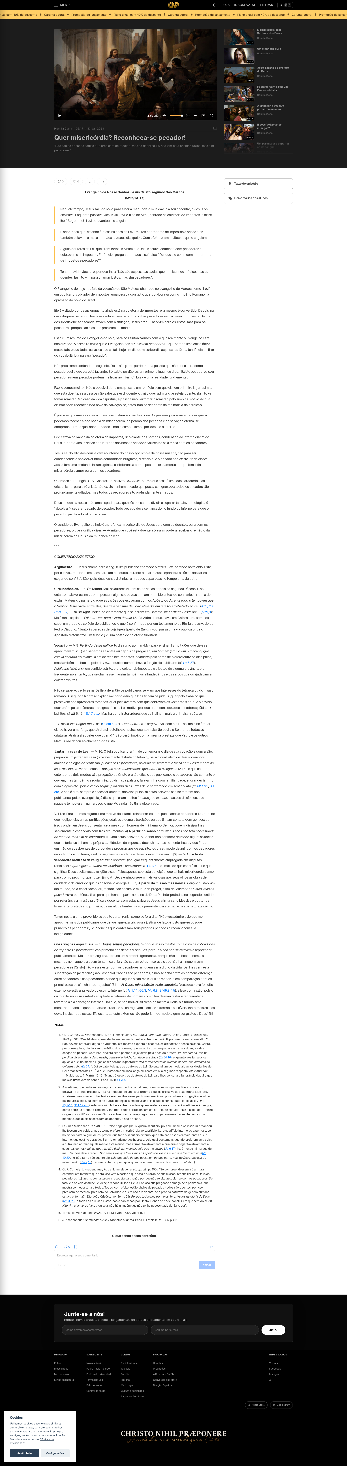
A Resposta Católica (164, 1374)
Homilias (158, 1363)
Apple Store (258, 1405)
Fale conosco (94, 1385)
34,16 (165, 1057)
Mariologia (127, 1385)
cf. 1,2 (60, 612)
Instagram (275, 1374)
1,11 (133, 990)
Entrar (266, 5)
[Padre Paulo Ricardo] (173, 5)
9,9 (206, 612)
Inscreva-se (245, 5)
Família (125, 1374)
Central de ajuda (95, 1391)
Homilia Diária (63, 128)
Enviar (273, 1330)
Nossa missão (94, 1363)
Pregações (159, 1369)
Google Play (283, 1405)
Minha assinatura (64, 1380)
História (125, 1380)
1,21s (207, 606)
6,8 (153, 990)
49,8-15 (167, 990)
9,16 (86, 1162)
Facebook (275, 1369)
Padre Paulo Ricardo (98, 1369)
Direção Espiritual (163, 1385)
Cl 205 (121, 1080)
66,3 (142, 990)
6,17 (170, 1148)
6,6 (152, 866)
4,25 (202, 786)
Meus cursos (61, 1374)
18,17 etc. (91, 713)
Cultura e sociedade (132, 1391)
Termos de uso (94, 1380)
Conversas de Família (165, 1380)
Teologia (125, 1369)
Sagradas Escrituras (132, 1396)
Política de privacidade (99, 1374)
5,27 (188, 663)
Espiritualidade (129, 1363)
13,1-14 (67, 1105)
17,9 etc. (81, 1105)
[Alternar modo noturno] (214, 5)
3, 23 (68, 1201)
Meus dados (61, 1369)
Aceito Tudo (24, 1453)
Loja (226, 5)
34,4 (86, 1066)
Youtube (274, 1363)
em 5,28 (110, 724)
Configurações (55, 1453)
